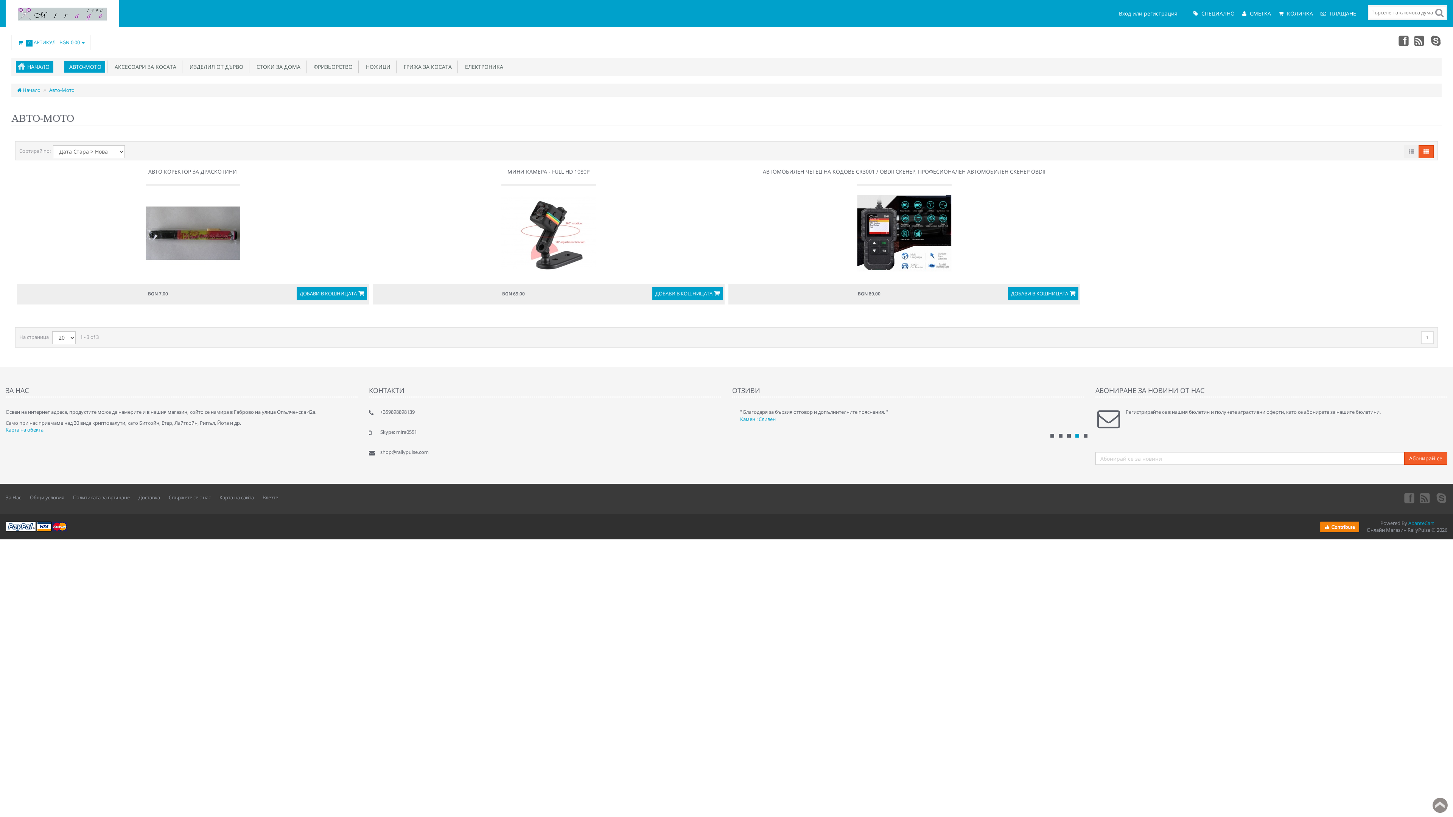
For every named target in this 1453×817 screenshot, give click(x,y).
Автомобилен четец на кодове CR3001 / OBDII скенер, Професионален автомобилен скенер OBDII (904, 171)
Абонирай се (1425, 458)
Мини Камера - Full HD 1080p (548, 171)
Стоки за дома (277, 66)
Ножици (376, 66)
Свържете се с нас (190, 497)
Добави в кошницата (328, 293)
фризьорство (332, 66)
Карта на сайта (236, 497)
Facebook (1403, 40)
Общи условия (47, 497)
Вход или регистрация (1148, 13)
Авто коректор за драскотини (192, 171)
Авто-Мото (83, 66)
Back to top (1440, 805)
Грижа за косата (426, 66)
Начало (38, 66)
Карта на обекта (25, 429)
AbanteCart (1421, 523)
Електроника (482, 66)
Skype (1436, 40)
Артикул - (54, 42)
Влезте (270, 497)
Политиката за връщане (101, 497)
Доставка (149, 497)
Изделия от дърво (215, 66)
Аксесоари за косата (144, 66)
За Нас (13, 497)
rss (1419, 40)
